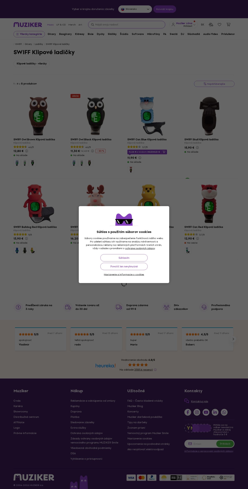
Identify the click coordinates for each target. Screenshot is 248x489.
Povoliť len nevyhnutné (124, 266)
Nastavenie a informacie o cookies (124, 274)
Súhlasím (124, 258)
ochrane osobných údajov (140, 248)
